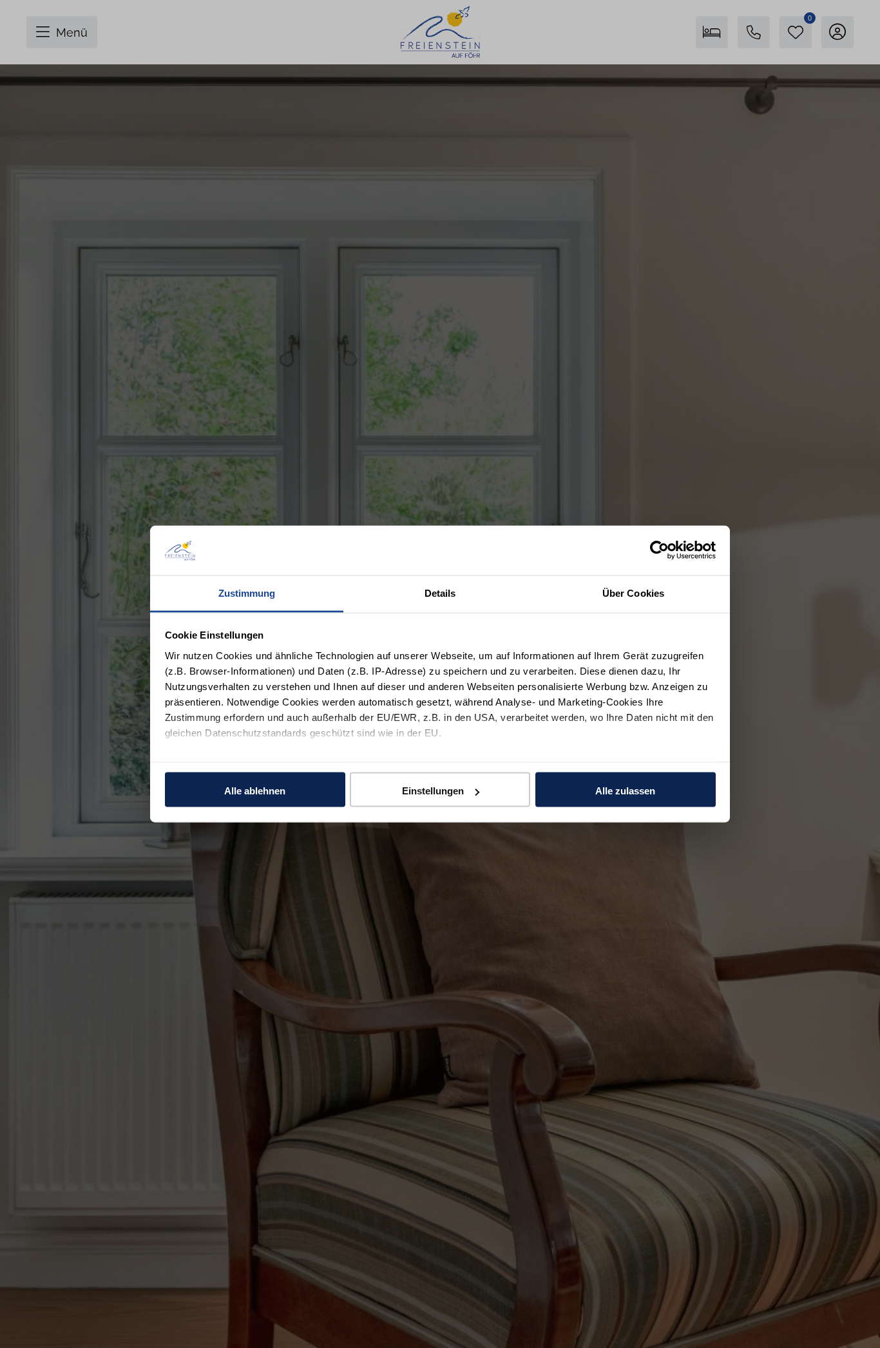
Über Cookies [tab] (633, 592)
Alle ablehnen (254, 790)
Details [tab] (440, 592)
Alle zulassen (625, 790)
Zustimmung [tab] (247, 592)
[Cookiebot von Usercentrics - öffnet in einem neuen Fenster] (659, 550)
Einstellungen (433, 790)
